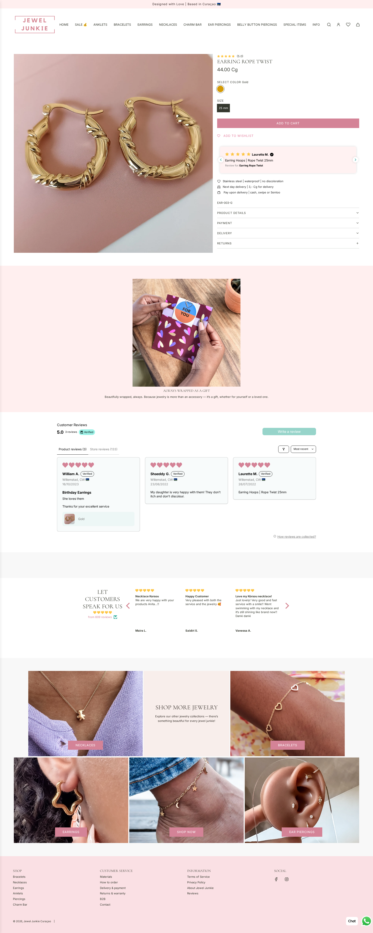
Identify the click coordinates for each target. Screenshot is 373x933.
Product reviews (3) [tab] (73, 449)
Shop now (186, 832)
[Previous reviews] (221, 160)
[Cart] (358, 24)
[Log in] (338, 24)
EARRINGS (71, 832)
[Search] (329, 24)
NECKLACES (85, 745)
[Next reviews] (355, 160)
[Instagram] (286, 879)
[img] (102, 612)
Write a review (289, 431)
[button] (288, 160)
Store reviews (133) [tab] (103, 449)
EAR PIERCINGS (302, 832)
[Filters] (283, 449)
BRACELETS (287, 745)
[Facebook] (276, 879)
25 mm (223, 108)
